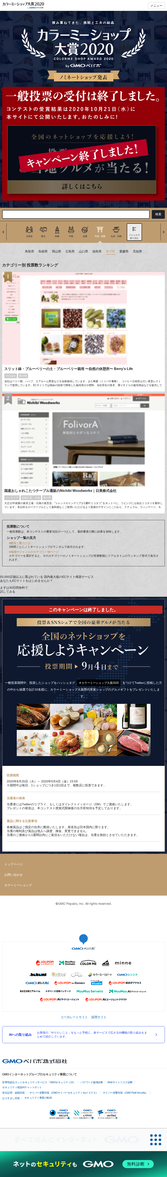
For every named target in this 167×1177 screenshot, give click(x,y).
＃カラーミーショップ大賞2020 (99, 682)
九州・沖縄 (116, 236)
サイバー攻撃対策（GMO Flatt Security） (125, 1092)
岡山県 (56, 251)
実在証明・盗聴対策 (13, 1092)
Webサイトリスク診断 (120, 1082)
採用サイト (99, 1017)
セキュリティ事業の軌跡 (38, 1097)
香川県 (110, 251)
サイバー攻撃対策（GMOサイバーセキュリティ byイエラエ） (63, 1092)
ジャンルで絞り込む (134, 236)
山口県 (83, 251)
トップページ (13, 864)
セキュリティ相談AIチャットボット (22, 1087)
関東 (57, 236)
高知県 (137, 251)
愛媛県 (124, 251)
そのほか (10, 375)
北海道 (29, 236)
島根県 (43, 251)
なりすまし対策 (11, 1098)
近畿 (85, 236)
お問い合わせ (13, 874)
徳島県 (97, 251)
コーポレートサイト (74, 1017)
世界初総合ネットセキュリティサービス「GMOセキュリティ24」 (39, 1082)
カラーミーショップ (18, 885)
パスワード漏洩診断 (91, 1082)
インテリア (11, 497)
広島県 (70, 251)
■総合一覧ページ (19, 543)
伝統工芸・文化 (31, 497)
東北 (43, 236)
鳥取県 (29, 251)
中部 (71, 236)
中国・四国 (100, 236)
